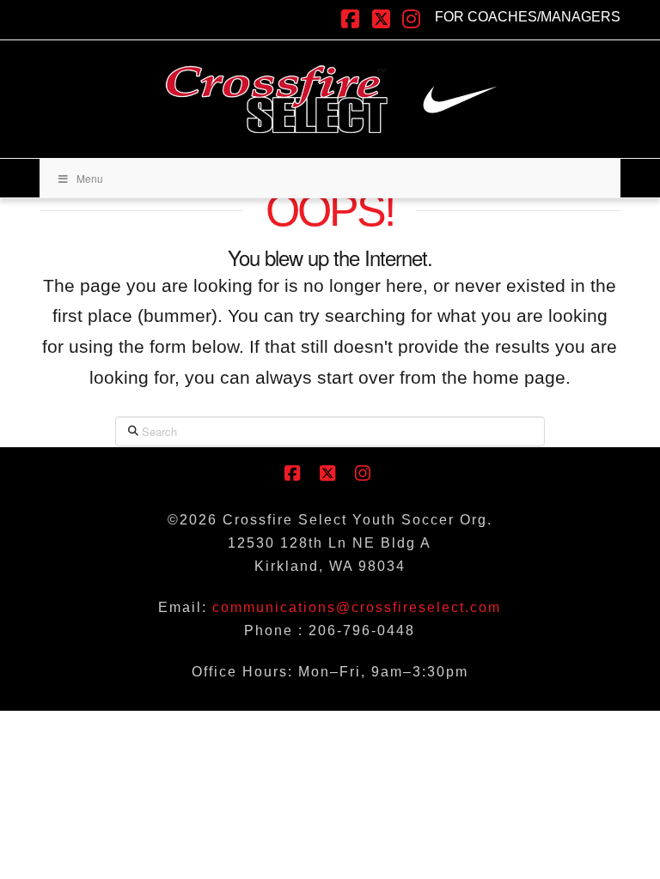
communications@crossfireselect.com (356, 607)
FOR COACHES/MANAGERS (527, 16)
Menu (89, 178)
